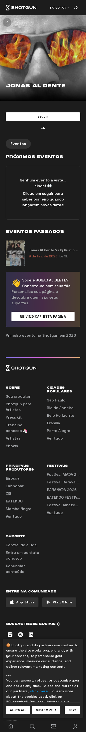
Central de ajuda (21, 544)
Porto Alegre (58, 430)
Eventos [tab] (18, 143)
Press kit (14, 417)
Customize (44, 710)
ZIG (8, 493)
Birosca (13, 478)
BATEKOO (14, 501)
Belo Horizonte (60, 415)
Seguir (43, 117)
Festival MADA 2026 (65, 474)
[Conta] (75, 726)
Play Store (62, 602)
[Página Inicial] (21, 7)
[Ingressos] (53, 726)
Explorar (58, 8)
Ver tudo (55, 438)
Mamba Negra (19, 508)
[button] (43, 116)
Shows (12, 445)
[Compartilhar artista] (76, 7)
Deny (72, 710)
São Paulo (56, 400)
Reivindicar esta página (43, 316)
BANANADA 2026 (62, 489)
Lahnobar (15, 485)
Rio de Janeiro (60, 407)
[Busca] (32, 726)
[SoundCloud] (43, 128)
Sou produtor (18, 396)
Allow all (18, 710)
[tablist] (43, 144)
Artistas (13, 438)
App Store (25, 602)
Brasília (53, 423)
